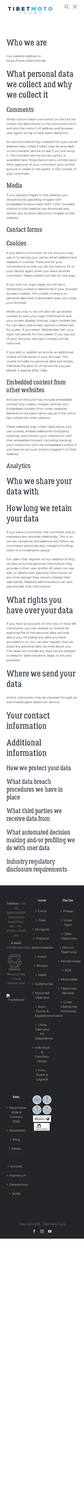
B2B (68, 970)
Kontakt (16, 1166)
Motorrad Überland (42, 995)
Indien (42, 957)
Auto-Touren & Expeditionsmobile (42, 1011)
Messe (16, 1149)
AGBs (16, 1194)
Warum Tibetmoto (68, 950)
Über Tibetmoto (68, 936)
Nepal (42, 975)
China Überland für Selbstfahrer (42, 1031)
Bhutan (42, 966)
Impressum (16, 1175)
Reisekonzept (68, 961)
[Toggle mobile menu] (75, 6)
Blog (16, 1139)
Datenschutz (16, 1184)
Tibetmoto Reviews (68, 990)
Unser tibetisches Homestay (68, 1006)
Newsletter (16, 1130)
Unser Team (68, 922)
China (42, 911)
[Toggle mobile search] (66, 6)
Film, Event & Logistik (42, 1074)
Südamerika (42, 984)
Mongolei (42, 929)
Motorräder (68, 979)
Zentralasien (42, 947)
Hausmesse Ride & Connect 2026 (16, 1114)
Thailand (42, 938)
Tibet (42, 920)
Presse (68, 911)
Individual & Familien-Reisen (42, 1054)
